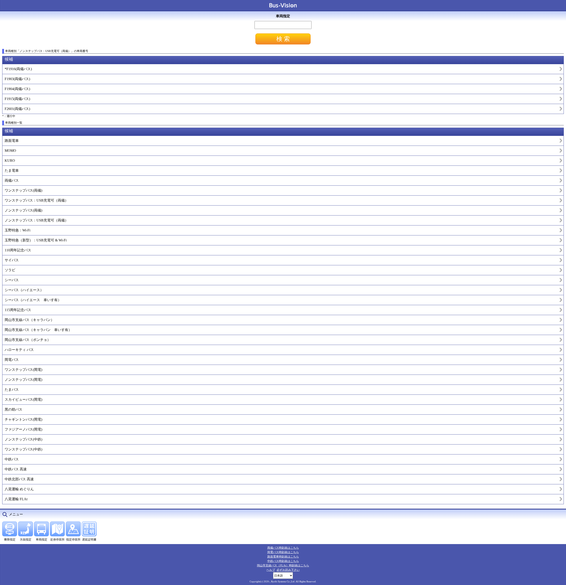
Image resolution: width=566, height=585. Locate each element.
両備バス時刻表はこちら (283, 547)
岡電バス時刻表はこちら (283, 552)
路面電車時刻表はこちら (283, 556)
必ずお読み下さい (288, 570)
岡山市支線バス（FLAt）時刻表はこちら (283, 565)
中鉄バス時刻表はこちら (283, 561)
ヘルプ (270, 570)
